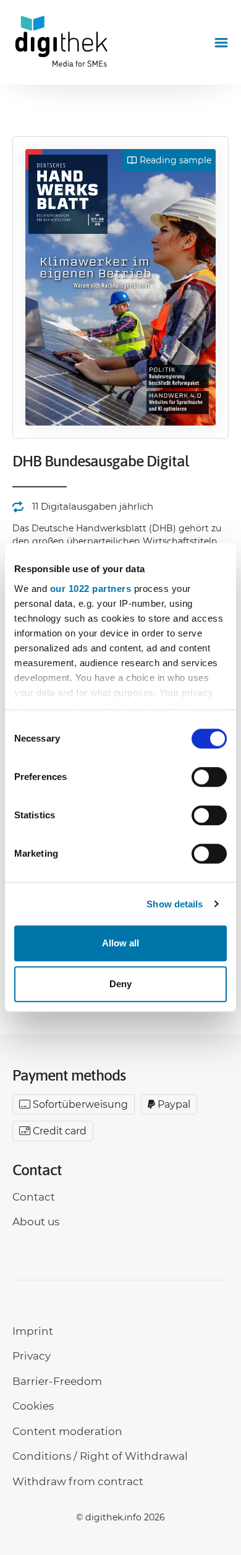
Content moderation (67, 1431)
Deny (120, 984)
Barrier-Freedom (57, 1381)
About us (35, 1221)
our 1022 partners (91, 588)
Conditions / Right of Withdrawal (100, 1456)
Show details (174, 904)
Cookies (33, 1406)
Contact (33, 1197)
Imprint (32, 1331)
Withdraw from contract (77, 1481)
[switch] (209, 777)
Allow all (120, 943)
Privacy (31, 1356)
